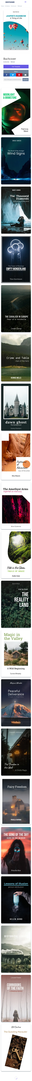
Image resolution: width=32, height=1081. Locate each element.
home (2, 6)
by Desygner (6, 61)
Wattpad (20, 6)
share (16, 71)
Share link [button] (25, 79)
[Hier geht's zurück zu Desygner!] (10, 3)
